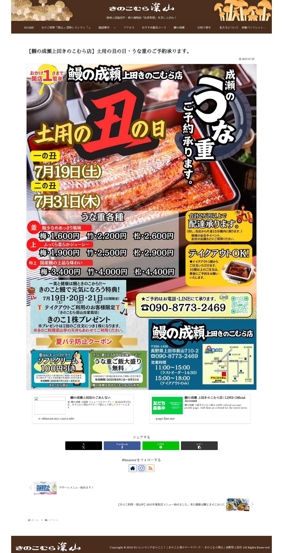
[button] (199, 445)
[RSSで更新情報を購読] (150, 468)
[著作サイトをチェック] (132, 468)
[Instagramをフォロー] (141, 468)
